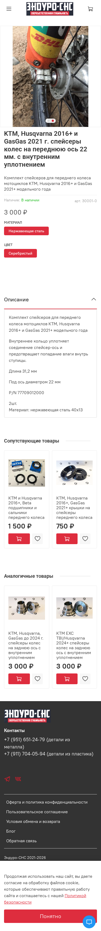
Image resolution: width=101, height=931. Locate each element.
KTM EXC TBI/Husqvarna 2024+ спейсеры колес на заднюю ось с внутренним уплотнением (73, 645)
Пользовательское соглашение (37, 811)
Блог (11, 831)
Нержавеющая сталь (26, 231)
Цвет (8, 245)
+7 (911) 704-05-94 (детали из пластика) (48, 754)
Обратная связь (21, 840)
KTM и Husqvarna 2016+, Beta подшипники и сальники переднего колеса (26, 507)
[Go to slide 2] (53, 121)
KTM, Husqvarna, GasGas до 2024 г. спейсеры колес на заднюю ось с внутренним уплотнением (25, 645)
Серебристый (20, 253)
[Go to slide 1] (48, 121)
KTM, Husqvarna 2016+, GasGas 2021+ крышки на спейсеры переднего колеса (74, 507)
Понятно (50, 916)
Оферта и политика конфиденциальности (47, 802)
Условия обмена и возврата (33, 821)
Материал (13, 222)
